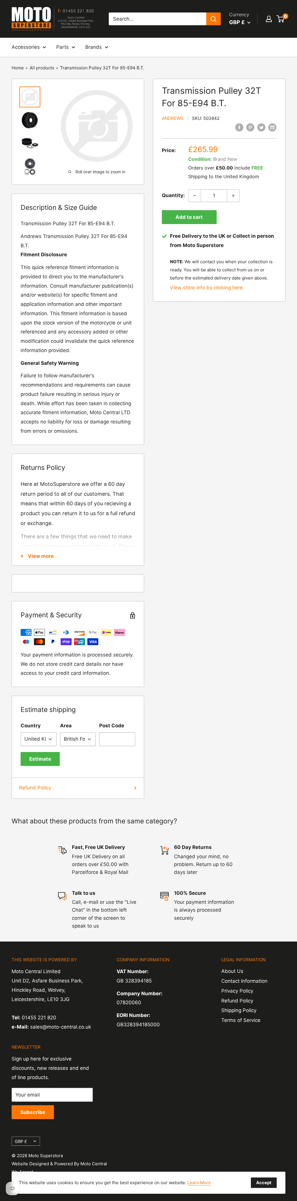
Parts (62, 47)
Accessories (26, 47)
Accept (263, 1182)
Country (31, 725)
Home (18, 68)
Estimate (40, 759)
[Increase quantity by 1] (233, 196)
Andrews (173, 118)
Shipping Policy (238, 1010)
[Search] (213, 18)
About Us (232, 971)
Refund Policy (35, 788)
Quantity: (173, 195)
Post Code (111, 725)
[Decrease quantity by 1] (195, 196)
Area (66, 725)
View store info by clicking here (206, 288)
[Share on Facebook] (239, 127)
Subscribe (32, 1112)
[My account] (269, 19)
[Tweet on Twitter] (261, 127)
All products (42, 68)
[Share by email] (272, 127)
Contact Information (244, 981)
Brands (93, 47)
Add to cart (189, 217)
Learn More (199, 1182)
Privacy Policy (237, 991)
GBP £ (21, 1141)
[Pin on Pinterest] (250, 127)
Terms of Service (240, 1020)
